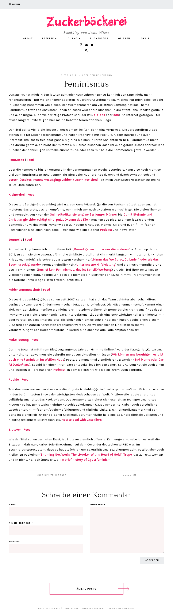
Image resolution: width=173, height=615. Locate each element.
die (96, 115)
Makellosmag (19, 340)
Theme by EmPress (122, 608)
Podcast (106, 230)
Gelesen (124, 38)
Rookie (14, 379)
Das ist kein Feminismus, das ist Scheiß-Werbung (75, 270)
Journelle (15, 240)
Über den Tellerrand (97, 75)
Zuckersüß (99, 38)
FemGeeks (16, 160)
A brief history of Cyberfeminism (86, 460)
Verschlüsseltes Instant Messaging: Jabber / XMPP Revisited (53, 180)
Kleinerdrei (17, 195)
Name (13, 504)
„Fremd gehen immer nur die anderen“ (101, 249)
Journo (72, 38)
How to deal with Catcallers (82, 420)
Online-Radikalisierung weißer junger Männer (83, 214)
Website (14, 541)
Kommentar (99, 504)
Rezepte (48, 38)
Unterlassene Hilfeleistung (95, 264)
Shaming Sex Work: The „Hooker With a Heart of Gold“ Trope (86, 454)
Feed (30, 160)
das (102, 115)
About (27, 38)
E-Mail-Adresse (21, 523)
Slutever (15, 430)
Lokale (145, 38)
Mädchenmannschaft (24, 290)
